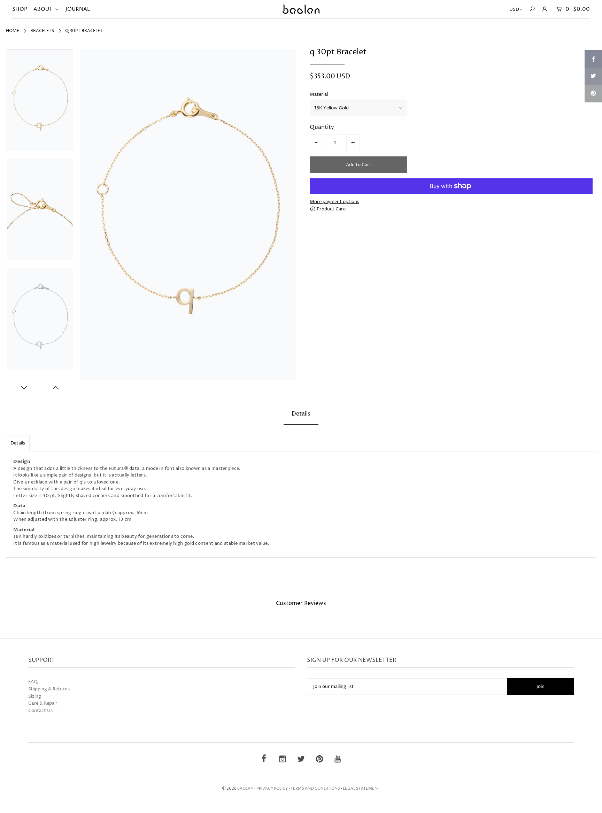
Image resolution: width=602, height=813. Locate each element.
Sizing (34, 696)
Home (12, 31)
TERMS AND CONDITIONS (315, 788)
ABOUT (43, 9)
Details (17, 443)
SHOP (19, 9)
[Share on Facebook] (593, 59)
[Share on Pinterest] (593, 93)
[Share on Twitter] (593, 76)
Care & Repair (42, 703)
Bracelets (42, 31)
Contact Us (40, 710)
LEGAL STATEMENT (361, 788)
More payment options (334, 202)
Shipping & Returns (49, 689)
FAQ (33, 682)
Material (319, 94)
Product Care (331, 209)
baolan (245, 788)
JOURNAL (77, 9)
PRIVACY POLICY (272, 788)
